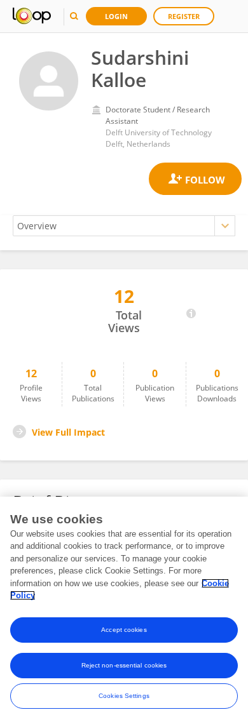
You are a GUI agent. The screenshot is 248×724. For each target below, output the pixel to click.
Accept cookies (123, 629)
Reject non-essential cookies (124, 665)
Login (116, 16)
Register (184, 16)
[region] (124, 610)
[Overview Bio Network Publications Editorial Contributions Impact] (124, 225)
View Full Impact (68, 432)
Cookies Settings (124, 695)
